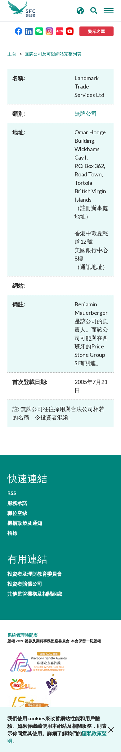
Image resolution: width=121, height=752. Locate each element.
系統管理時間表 (22, 635)
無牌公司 (85, 113)
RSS (11, 493)
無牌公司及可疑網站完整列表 (53, 53)
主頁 (11, 53)
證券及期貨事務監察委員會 (21, 9)
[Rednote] (59, 31)
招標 (12, 532)
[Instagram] (49, 31)
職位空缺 (17, 512)
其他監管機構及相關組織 (34, 593)
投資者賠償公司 (24, 583)
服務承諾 (17, 503)
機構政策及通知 (24, 522)
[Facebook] (18, 31)
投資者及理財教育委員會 (34, 573)
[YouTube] (70, 31)
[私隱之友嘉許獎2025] (41, 661)
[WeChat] (39, 31)
